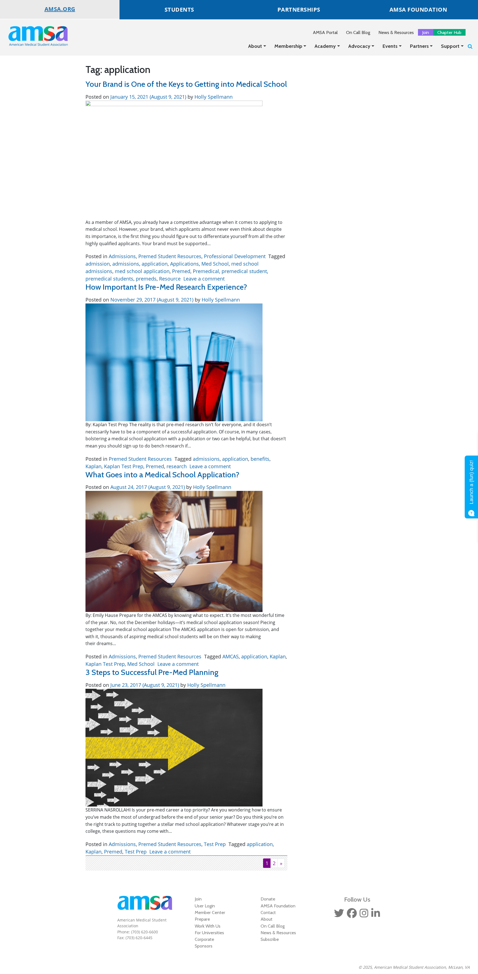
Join (425, 32)
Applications (184, 263)
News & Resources (396, 32)
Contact (268, 912)
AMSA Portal (325, 32)
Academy (325, 46)
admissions (125, 263)
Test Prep (215, 844)
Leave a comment (204, 278)
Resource (170, 278)
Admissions (122, 256)
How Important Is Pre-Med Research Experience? (166, 287)
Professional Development (235, 256)
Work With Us (207, 926)
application (155, 263)
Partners (419, 46)
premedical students (109, 278)
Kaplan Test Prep (123, 466)
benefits (260, 458)
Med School (215, 263)
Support (450, 46)
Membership (288, 46)
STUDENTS (179, 9)
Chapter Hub (449, 32)
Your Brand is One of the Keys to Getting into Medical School (186, 84)
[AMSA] (34, 36)
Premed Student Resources (169, 256)
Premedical (206, 271)
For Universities (209, 932)
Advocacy (359, 46)
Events (390, 46)
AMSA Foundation (278, 905)
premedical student (244, 271)
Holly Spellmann (213, 96)
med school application (142, 271)
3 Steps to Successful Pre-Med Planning (151, 672)
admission (97, 263)
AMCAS (230, 656)
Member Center (210, 912)
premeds (146, 278)
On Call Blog (358, 32)
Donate (268, 899)
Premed (181, 271)
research (177, 466)
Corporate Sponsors (204, 942)
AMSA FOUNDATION (418, 9)
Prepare (202, 919)
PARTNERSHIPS (298, 9)
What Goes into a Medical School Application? (162, 474)
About (255, 46)
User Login (205, 905)
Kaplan (93, 466)
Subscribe (270, 939)
